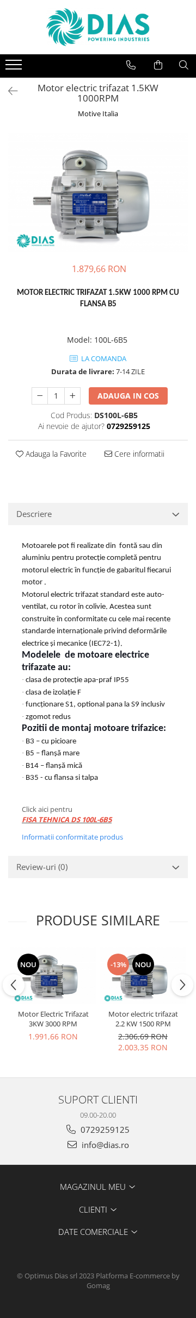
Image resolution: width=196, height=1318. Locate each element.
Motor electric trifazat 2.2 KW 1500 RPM (143, 1019)
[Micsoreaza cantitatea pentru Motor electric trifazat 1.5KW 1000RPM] (40, 396)
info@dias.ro (104, 1144)
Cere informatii (138, 454)
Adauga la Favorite (55, 454)
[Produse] (14, 68)
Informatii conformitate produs (72, 837)
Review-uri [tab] (42, 866)
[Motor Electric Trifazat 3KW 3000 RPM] (53, 975)
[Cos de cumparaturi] (158, 65)
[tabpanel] (98, 192)
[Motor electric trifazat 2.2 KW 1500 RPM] (143, 975)
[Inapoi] (8, 91)
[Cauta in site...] (183, 65)
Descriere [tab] (34, 513)
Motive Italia (98, 113)
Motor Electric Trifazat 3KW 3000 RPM (53, 1019)
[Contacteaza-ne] (131, 65)
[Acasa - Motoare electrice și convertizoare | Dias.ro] (98, 27)
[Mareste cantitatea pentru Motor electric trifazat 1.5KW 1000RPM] (72, 396)
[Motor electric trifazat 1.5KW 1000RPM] (98, 192)
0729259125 (104, 1129)
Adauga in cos (128, 395)
